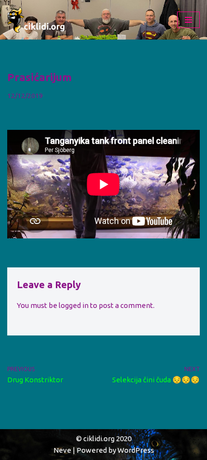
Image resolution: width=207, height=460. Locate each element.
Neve (62, 450)
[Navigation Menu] (188, 20)
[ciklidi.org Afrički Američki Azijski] (36, 20)
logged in (74, 305)
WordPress (135, 450)
